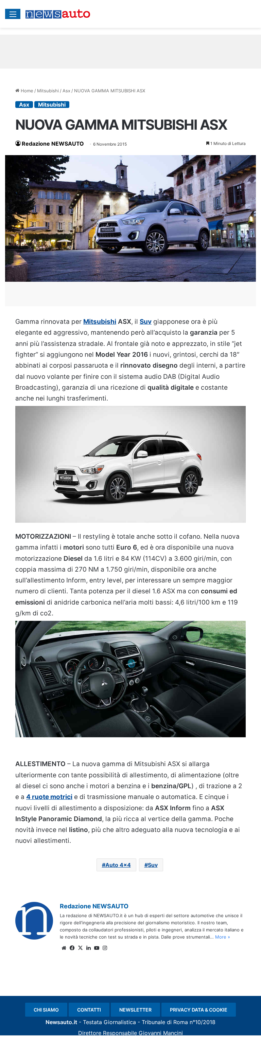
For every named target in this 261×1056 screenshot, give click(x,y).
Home (26, 90)
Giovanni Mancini (161, 1033)
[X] (80, 948)
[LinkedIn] (88, 948)
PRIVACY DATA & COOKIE (198, 1010)
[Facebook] (72, 948)
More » (222, 937)
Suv (146, 322)
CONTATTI (89, 1010)
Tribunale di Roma (165, 1022)
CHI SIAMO (46, 1010)
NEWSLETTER (135, 1010)
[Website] (64, 948)
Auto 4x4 (118, 865)
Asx (66, 90)
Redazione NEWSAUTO (53, 143)
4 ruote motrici (49, 797)
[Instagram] (105, 948)
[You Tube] (96, 948)
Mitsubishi (48, 90)
